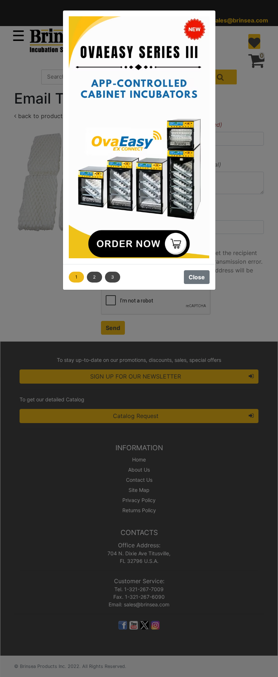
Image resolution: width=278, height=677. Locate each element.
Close (197, 277)
